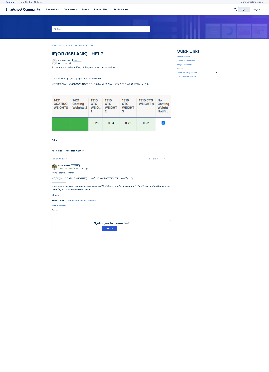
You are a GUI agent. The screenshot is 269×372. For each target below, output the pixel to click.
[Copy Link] (70, 63)
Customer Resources (186, 60)
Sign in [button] (110, 228)
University (39, 2)
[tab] (57, 150)
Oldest (62, 159)
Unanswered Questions (197, 72)
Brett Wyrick (64, 166)
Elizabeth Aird (64, 60)
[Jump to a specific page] (168, 159)
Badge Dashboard (184, 64)
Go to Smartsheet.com (252, 2)
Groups (180, 68)
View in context (58, 205)
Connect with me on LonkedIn (81, 200)
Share (55, 140)
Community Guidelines (187, 76)
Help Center (26, 2)
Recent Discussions (185, 56)
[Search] (235, 9)
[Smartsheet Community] (23, 9)
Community (12, 2)
